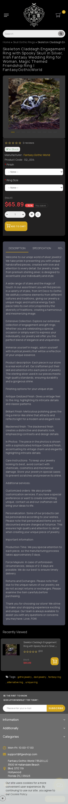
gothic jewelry (25, 677)
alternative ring (15, 682)
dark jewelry (40, 677)
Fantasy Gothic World (37, 155)
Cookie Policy (18, 794)
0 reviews (28, 142)
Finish (10, 164)
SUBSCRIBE (56, 708)
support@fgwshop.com (22, 754)
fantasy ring (54, 677)
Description (17, 248)
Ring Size (12, 180)
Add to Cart (18, 226)
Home (6, 42)
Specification (41, 248)
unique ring (31, 682)
